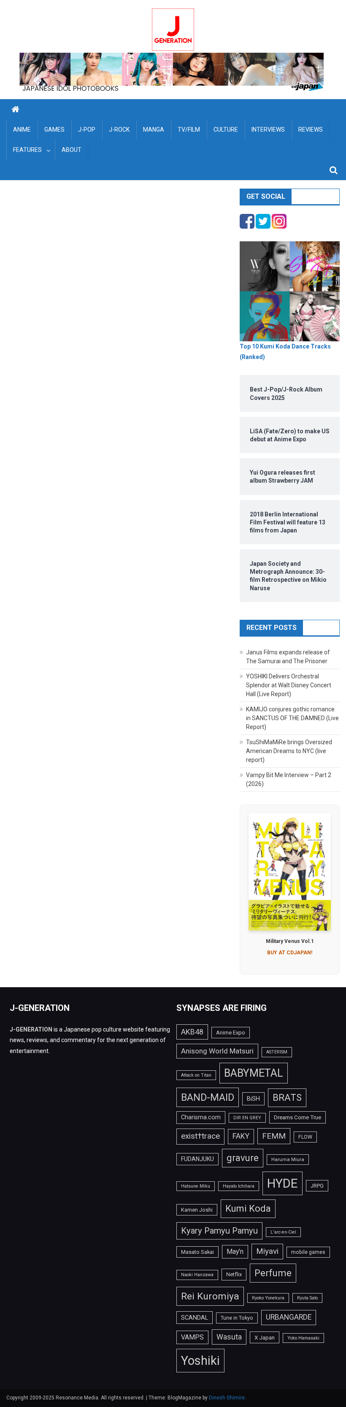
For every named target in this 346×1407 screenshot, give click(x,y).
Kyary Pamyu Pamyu (219, 1231)
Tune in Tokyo (237, 1318)
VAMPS (192, 1337)
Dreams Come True (297, 1117)
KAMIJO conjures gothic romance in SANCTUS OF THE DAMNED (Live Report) (292, 718)
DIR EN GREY (247, 1118)
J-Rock (119, 129)
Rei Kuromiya (210, 1296)
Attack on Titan (196, 1075)
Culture (226, 129)
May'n (235, 1252)
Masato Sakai (197, 1252)
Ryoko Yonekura (268, 1298)
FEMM (274, 1136)
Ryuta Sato (307, 1298)
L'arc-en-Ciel (283, 1232)
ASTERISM (276, 1052)
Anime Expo (230, 1032)
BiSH (253, 1098)
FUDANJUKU (197, 1159)
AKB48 (192, 1031)
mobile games (308, 1252)
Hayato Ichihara (238, 1186)
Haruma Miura (287, 1159)
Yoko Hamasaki (303, 1338)
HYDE (282, 1183)
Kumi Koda (248, 1208)
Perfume (273, 1272)
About (71, 149)
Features (27, 149)
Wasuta (229, 1336)
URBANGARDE (288, 1317)
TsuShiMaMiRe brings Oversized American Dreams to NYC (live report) (289, 751)
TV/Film (189, 129)
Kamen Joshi (197, 1210)
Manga (153, 129)
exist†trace (200, 1136)
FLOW (305, 1137)
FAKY (240, 1136)
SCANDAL (194, 1317)
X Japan (264, 1337)
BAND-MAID (207, 1097)
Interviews (268, 129)
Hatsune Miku (195, 1186)
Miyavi (267, 1251)
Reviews (310, 129)
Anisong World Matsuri (217, 1051)
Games (54, 129)
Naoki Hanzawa (197, 1274)
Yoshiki (200, 1360)
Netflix (234, 1274)
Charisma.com (201, 1117)
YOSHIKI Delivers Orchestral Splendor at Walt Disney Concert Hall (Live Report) (288, 685)
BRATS (287, 1097)
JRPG (317, 1186)
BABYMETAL (253, 1073)
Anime (22, 129)
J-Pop (86, 129)
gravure (243, 1157)
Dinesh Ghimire (227, 1398)
